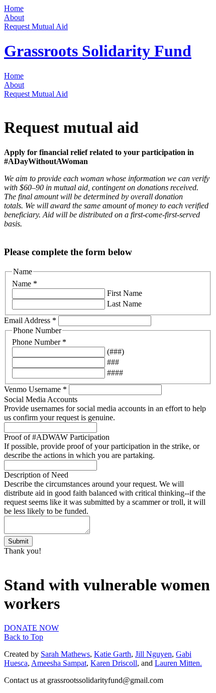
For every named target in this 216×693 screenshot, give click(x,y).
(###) (114, 351)
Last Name (123, 303)
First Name (123, 293)
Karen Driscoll (113, 663)
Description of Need (36, 475)
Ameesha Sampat (58, 663)
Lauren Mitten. (178, 663)
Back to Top (23, 637)
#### (114, 372)
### (112, 362)
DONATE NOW (31, 628)
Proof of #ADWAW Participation (57, 437)
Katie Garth (112, 654)
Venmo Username (35, 389)
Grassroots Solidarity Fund (97, 51)
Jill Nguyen (153, 654)
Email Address (30, 320)
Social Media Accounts (40, 399)
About (14, 17)
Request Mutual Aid (36, 26)
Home (14, 8)
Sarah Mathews (65, 654)
